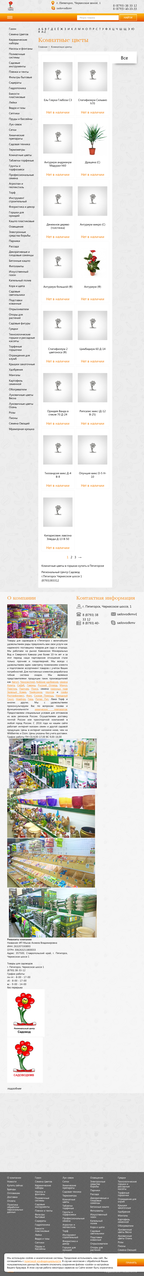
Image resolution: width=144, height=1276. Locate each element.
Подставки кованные (15, 301)
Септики (14, 113)
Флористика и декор (22, 206)
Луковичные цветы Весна (21, 396)
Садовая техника (19, 144)
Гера (30, 699)
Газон (12, 28)
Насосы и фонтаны (20, 48)
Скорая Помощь (44, 695)
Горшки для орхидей (16, 213)
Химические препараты (16, 136)
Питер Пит (41, 699)
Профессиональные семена (21, 176)
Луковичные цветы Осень (21, 405)
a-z (43, 31)
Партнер (24, 688)
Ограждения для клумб (19, 356)
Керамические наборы (18, 41)
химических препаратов (51, 709)
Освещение (16, 226)
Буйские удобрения (47, 681)
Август (15, 681)
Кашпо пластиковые (21, 221)
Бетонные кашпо (19, 260)
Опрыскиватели (19, 309)
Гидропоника (17, 88)
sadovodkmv (64, 8)
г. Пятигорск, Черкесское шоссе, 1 (79, 3)
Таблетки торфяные (21, 160)
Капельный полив (20, 280)
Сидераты (15, 82)
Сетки (12, 129)
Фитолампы (16, 266)
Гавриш (31, 685)
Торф (12, 192)
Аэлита (11, 685)
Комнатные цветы (20, 155)
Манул (63, 685)
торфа (64, 692)
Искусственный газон (18, 273)
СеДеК (20, 685)
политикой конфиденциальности (42, 1261)
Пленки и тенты (19, 71)
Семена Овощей (19, 423)
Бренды (11, 1189)
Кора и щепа (17, 286)
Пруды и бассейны (20, 119)
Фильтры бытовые (20, 77)
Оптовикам (13, 1193)
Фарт (29, 695)
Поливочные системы (17, 55)
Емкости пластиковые (17, 95)
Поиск (34, 688)
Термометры (17, 149)
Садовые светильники (17, 292)
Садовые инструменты (17, 64)
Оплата (11, 1200)
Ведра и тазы (17, 108)
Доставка (12, 1196)
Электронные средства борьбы (19, 233)
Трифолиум (35, 692)
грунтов (49, 692)
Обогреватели (18, 389)
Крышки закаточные (22, 364)
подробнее (14, 1088)
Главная (42, 47)
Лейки (13, 102)
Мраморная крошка (21, 429)
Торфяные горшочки (15, 347)
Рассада (14, 246)
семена (64, 681)
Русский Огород (47, 685)
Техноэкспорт (27, 681)
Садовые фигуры (19, 323)
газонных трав (59, 688)
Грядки (13, 328)
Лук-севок (15, 124)
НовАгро (21, 699)
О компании (14, 1177)
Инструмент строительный (18, 199)
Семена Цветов (18, 34)
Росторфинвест (15, 695)
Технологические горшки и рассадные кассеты (22, 337)
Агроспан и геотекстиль (16, 185)
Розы (12, 412)
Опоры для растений (16, 316)
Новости (12, 1181)
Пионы (13, 418)
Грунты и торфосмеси (16, 167)
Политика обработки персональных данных (15, 1208)
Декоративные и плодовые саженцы (21, 253)
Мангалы (14, 375)
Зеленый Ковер (16, 692)
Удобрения (16, 369)
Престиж (12, 688)
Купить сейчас (15, 1185)
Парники (14, 241)
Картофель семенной (15, 382)
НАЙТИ (128, 17)
